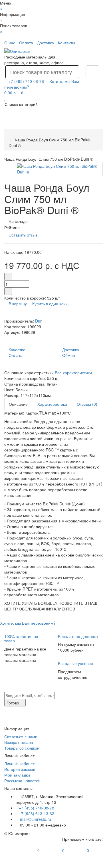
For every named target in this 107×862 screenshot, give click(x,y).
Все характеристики (73, 372)
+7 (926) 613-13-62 (36, 813)
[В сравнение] (72, 303)
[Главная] (10, 134)
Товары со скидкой (21, 748)
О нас (9, 42)
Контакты (66, 42)
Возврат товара (18, 742)
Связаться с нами (20, 736)
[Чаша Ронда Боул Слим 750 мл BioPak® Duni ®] (59, 169)
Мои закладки (17, 775)
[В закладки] (69, 303)
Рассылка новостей (22, 780)
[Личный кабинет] (97, 42)
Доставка (45, 42)
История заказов (19, 769)
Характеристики (52, 404)
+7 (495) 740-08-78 (36, 808)
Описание (18, 404)
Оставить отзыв (23, 235)
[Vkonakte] (5, 709)
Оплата (26, 42)
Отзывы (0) (87, 404)
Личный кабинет (19, 763)
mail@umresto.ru (35, 819)
